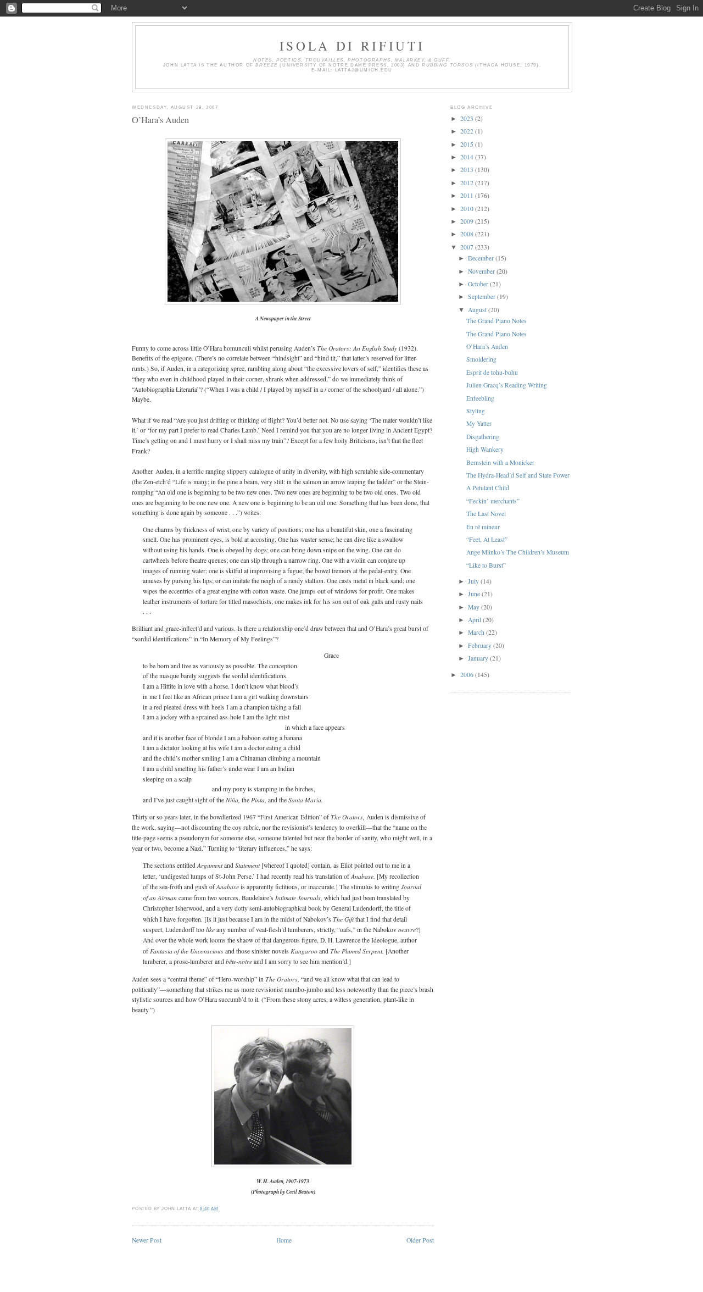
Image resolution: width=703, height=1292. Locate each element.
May (474, 607)
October (479, 284)
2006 (467, 674)
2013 (467, 169)
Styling (475, 411)
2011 (467, 195)
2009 (467, 221)
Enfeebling (480, 398)
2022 (467, 131)
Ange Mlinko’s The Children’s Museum (517, 552)
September (482, 296)
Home (284, 1240)
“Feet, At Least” (486, 539)
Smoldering (481, 359)
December (481, 258)
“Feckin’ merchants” (493, 501)
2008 (467, 234)
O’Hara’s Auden (160, 120)
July (474, 581)
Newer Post (146, 1240)
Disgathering (482, 436)
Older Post (420, 1240)
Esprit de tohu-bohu (492, 372)
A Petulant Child (487, 488)
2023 (467, 118)
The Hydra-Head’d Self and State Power (518, 475)
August (478, 310)
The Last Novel (486, 513)
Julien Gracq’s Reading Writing (506, 385)
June (475, 594)
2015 (467, 144)
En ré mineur (483, 527)
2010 (467, 208)
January (479, 658)
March (477, 632)
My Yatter (479, 423)
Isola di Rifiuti (352, 45)
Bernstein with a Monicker (500, 462)
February (480, 645)
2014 (467, 157)
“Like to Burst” (486, 565)
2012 (467, 183)
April (475, 619)
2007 (467, 247)
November (482, 271)
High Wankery (485, 449)
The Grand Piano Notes (496, 321)
